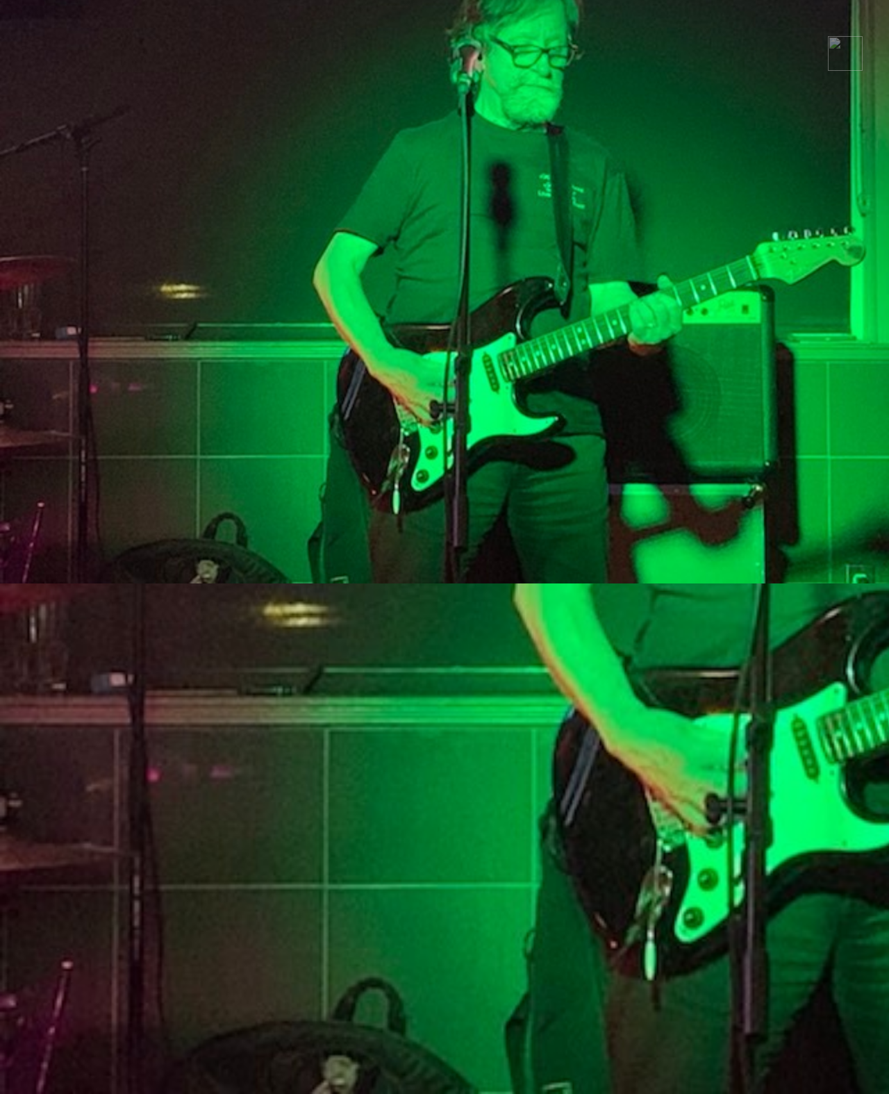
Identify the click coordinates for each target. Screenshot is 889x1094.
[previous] (24, 536)
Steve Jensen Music (529, 26)
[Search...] (859, 26)
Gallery (627, 26)
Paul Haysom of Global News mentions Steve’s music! (792, 158)
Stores (747, 26)
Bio (688, 26)
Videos (814, 26)
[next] (864, 536)
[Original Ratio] (845, 66)
